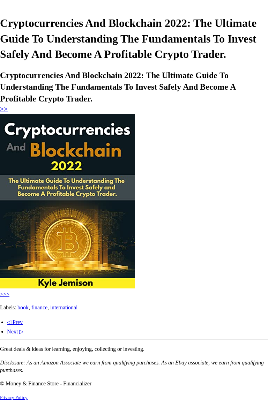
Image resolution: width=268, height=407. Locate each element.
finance (39, 307)
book (23, 307)
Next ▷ (15, 331)
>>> (4, 294)
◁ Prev (15, 322)
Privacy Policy (14, 397)
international (63, 307)
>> (4, 109)
